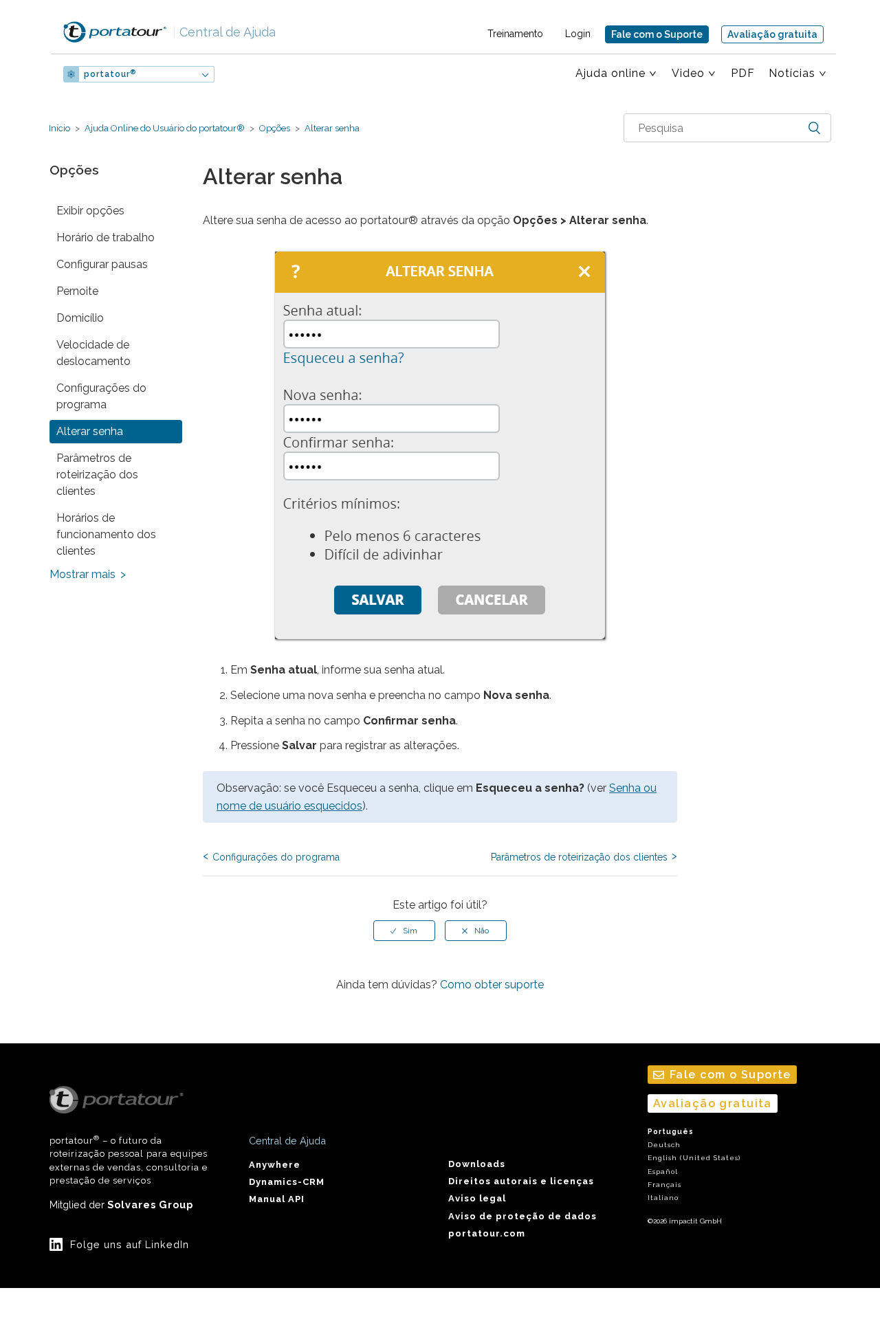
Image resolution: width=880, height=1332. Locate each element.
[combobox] (727, 128)
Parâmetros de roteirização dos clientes (97, 475)
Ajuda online (610, 73)
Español (663, 1171)
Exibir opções (90, 210)
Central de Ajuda (224, 32)
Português (671, 1131)
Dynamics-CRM (286, 1182)
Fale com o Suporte (657, 34)
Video (688, 73)
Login (578, 33)
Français (664, 1184)
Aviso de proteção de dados (522, 1216)
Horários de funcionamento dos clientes (106, 534)
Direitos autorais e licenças (521, 1181)
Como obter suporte (492, 984)
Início (59, 128)
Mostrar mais (83, 574)
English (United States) (694, 1158)
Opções (274, 128)
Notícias (792, 73)
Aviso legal (477, 1198)
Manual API (277, 1199)
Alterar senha (331, 128)
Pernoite (77, 291)
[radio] (404, 930)
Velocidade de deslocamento (93, 353)
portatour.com (486, 1233)
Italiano (663, 1197)
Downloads (476, 1164)
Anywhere (274, 1164)
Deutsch (664, 1144)
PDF (743, 73)
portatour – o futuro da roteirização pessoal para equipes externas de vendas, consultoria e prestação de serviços (129, 1160)
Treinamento (515, 33)
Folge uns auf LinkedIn (129, 1244)
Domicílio (80, 317)
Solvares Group (150, 1204)
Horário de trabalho (105, 237)
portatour (110, 74)
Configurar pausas (102, 264)
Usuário (259, 74)
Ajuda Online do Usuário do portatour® (165, 128)
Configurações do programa (101, 396)
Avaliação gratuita (772, 34)
